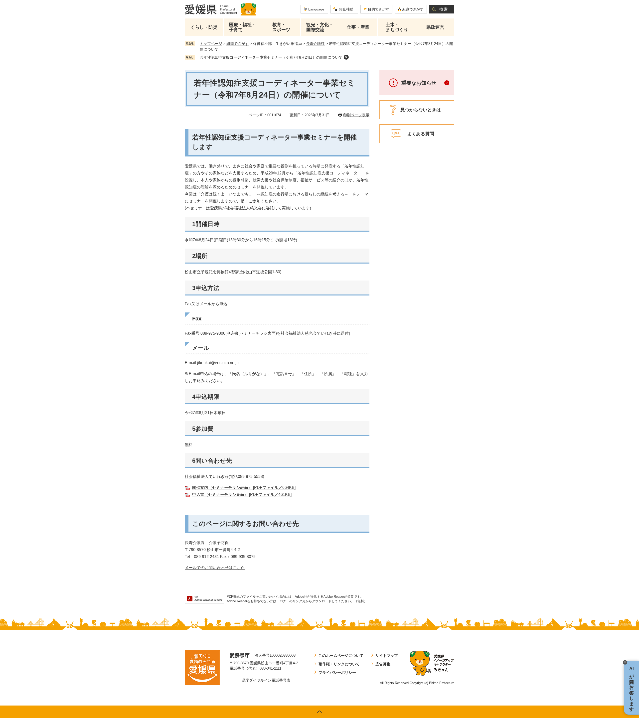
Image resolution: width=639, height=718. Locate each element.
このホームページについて (341, 655)
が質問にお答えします (631, 688)
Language (316, 9)
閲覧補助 (346, 9)
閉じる (625, 662)
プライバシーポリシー (337, 672)
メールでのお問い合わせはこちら (215, 568)
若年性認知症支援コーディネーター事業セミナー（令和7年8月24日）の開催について (271, 57)
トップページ (211, 43)
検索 (443, 9)
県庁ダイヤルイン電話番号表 (266, 680)
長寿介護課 (315, 43)
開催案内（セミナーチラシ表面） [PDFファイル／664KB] (244, 487)
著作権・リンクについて (339, 664)
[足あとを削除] (346, 57)
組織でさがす (412, 9)
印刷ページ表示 (356, 115)
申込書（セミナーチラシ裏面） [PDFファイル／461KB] (242, 494)
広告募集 (382, 664)
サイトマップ (386, 655)
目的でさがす (378, 9)
